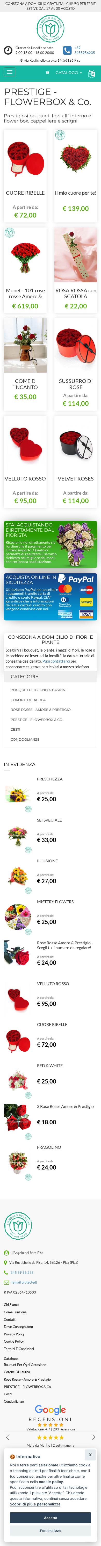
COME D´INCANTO (25, 384)
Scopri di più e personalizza (35, 1504)
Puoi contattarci (56, 661)
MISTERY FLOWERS (55, 901)
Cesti (15, 729)
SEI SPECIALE (49, 819)
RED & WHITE (50, 1065)
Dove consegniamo (18, 1327)
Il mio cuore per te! (76, 193)
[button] (90, 73)
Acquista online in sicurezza (31, 579)
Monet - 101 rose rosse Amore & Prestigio (25, 296)
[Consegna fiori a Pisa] (50, 29)
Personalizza (50, 1531)
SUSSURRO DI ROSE (76, 384)
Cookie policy (14, 1341)
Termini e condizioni (19, 1349)
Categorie (24, 677)
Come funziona (15, 1312)
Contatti (10, 1319)
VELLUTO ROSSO (25, 478)
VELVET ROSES (76, 478)
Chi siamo (11, 1305)
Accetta (50, 1518)
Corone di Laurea (28, 700)
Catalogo (67, 72)
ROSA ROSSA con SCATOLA (75, 293)
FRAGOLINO (49, 1147)
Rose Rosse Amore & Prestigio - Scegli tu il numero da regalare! (65, 945)
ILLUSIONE (47, 860)
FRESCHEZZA (50, 778)
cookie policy (51, 1481)
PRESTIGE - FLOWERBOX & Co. (37, 720)
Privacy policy (14, 1334)
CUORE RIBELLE (25, 193)
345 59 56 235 (22, 1272)
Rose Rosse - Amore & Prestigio (41, 710)
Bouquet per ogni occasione (39, 690)
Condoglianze (25, 739)
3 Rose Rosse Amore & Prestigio (65, 1106)
